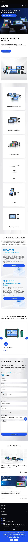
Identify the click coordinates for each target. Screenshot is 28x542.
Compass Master (8, 347)
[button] (1, 338)
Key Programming (11, 417)
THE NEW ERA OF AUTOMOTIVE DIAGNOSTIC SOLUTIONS (10, 11)
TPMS (21, 417)
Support (3, 511)
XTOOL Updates (14, 446)
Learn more (6, 51)
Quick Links (4, 514)
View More (6, 350)
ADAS (17, 417)
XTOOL (3, 508)
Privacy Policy (16, 537)
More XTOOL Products (8, 15)
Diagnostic (4, 417)
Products (3, 505)
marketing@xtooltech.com (9, 521)
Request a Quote (14, 434)
